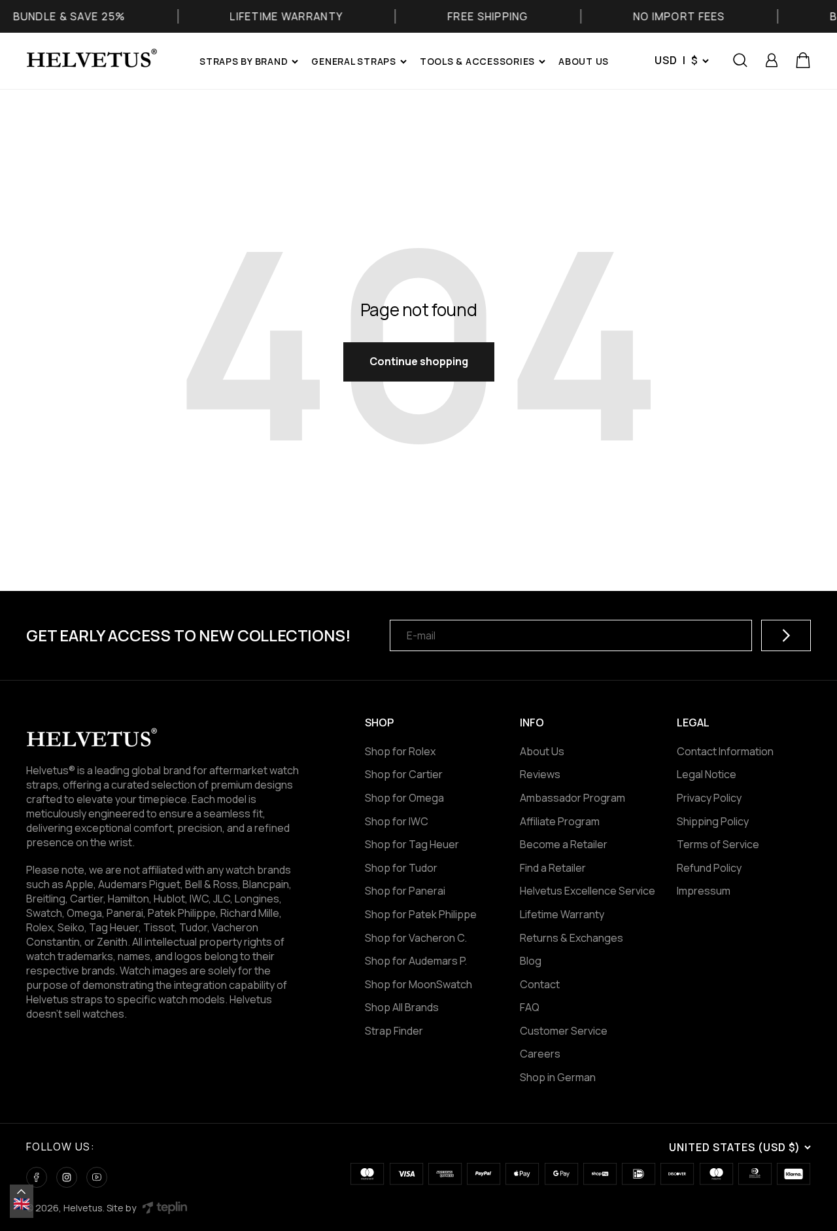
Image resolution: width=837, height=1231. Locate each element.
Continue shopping (418, 361)
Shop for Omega (404, 798)
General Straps (353, 61)
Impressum (703, 890)
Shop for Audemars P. (416, 961)
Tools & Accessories (477, 61)
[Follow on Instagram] (66, 1177)
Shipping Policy (713, 821)
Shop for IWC (396, 821)
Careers (540, 1053)
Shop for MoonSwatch (418, 984)
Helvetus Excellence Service (587, 890)
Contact (540, 984)
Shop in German (558, 1077)
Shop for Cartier (404, 774)
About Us (542, 751)
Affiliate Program (560, 821)
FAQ (529, 1007)
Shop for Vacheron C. (416, 938)
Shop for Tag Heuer (412, 844)
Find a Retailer (553, 868)
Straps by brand (243, 61)
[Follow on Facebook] (36, 1177)
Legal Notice (706, 774)
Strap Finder (394, 1031)
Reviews (540, 774)
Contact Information (725, 751)
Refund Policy (709, 868)
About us (583, 61)
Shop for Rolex (400, 751)
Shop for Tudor (401, 868)
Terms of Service (718, 844)
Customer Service (563, 1031)
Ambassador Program (572, 798)
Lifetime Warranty (562, 914)
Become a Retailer (563, 844)
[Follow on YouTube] (96, 1177)
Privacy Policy (709, 798)
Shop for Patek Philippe (421, 914)
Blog (530, 961)
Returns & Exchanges (571, 938)
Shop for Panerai (405, 890)
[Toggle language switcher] (21, 1191)
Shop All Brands (402, 1007)
